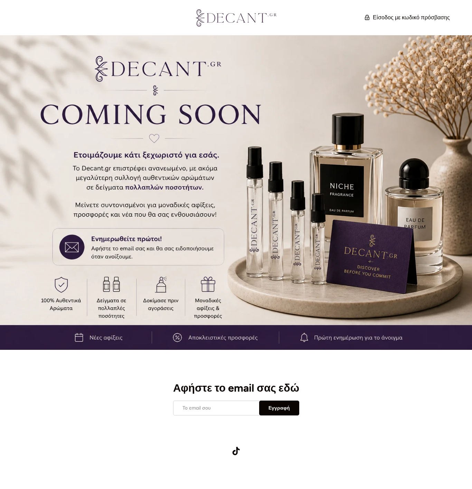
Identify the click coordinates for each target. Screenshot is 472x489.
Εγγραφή (279, 408)
